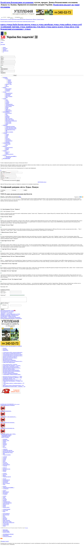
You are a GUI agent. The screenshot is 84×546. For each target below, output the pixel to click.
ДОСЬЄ (4, 92)
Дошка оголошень (9, 131)
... (3, 382)
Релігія (9, 80)
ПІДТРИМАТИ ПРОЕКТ (8, 534)
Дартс (6, 99)
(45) (14, 378)
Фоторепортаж (8, 113)
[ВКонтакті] (80, 197)
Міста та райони (8, 96)
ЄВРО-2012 (7, 109)
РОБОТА (5, 146)
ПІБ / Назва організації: (5, 172)
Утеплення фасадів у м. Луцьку (7, 311)
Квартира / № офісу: (4, 177)
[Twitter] (81, 197)
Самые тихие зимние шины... (9, 362)
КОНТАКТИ (5, 535)
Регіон (6, 78)
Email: (1, 65)
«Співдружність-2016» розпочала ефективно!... (13, 352)
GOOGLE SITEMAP (7, 536)
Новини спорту (8, 110)
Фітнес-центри (8, 106)
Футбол (7, 100)
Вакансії (7, 148)
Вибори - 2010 (6, 440)
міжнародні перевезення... (5, 411)
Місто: (2, 173)
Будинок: (2, 176)
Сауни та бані (8, 121)
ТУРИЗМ (5, 133)
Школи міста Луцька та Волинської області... (12, 385)
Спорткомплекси (9, 104)
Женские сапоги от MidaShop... (9, 360)
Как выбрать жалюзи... (7, 359)
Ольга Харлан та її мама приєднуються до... (12, 353)
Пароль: (2, 57)
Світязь (6, 135)
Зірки (6, 97)
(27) (23, 383)
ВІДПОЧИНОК (6, 111)
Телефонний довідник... (8, 378)
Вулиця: (2, 175)
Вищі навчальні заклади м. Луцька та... (11, 379)
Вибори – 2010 (8, 84)
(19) (5, 384)
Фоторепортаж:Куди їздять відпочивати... (11, 371)
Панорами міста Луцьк (10, 129)
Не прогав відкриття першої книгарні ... (11, 370)
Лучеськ (7, 134)
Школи (6, 152)
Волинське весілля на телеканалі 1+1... (11, 376)
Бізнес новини (8, 88)
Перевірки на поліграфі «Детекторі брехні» (9, 315)
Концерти (7, 116)
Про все (7, 86)
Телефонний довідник (10, 126)
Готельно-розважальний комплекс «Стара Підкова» (11, 318)
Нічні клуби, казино (9, 119)
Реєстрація (2, 44)
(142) (21, 377)
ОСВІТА (5, 150)
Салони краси (8, 123)
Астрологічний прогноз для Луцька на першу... (13, 354)
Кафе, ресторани (8, 118)
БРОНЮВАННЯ (6, 158)
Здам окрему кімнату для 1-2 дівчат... (8, 433)
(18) (24, 386)
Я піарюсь (7, 90)
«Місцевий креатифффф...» (11, 156)
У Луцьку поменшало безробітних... (10, 373)
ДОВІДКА (5, 125)
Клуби (6, 108)
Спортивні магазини (9, 105)
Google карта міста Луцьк (10, 127)
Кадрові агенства (9, 147)
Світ (6, 85)
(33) (5, 382)
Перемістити (5, 50)
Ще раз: (2, 62)
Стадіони (7, 101)
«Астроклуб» (8, 157)
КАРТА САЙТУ (6, 532)
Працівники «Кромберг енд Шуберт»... (11, 377)
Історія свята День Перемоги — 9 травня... (12, 365)
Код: (1, 67)
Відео (6, 145)
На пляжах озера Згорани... (8, 372)
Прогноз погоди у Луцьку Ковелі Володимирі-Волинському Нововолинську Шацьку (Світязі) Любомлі (22, 19)
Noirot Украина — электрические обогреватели (10, 317)
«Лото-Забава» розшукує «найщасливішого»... (12, 383)
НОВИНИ (5, 77)
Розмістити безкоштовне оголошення (16, 2)
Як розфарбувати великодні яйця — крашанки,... (13, 386)
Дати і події (7, 144)
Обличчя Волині (8, 93)
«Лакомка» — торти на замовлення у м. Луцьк (10, 313)
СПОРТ (4, 98)
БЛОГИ (4, 155)
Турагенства (8, 139)
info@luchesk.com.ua (42, 181)
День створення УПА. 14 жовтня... (10, 364)
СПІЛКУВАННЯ (6, 143)
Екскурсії (7, 138)
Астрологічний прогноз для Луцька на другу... (12, 355)
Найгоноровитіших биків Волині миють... (12, 367)
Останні (4, 348)
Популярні (5, 349)
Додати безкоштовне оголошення (7, 405)
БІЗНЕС (4, 87)
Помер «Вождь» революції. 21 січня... (11, 366)
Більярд (7, 107)
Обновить (4, 304)
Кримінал (10, 82)
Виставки (7, 117)
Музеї (6, 137)
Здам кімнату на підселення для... (7, 428)
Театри (6, 115)
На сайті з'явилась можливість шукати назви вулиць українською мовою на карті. (17, 21)
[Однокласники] (82, 197)
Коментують (5, 350)
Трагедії (9, 83)
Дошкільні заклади (9, 154)
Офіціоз (9, 79)
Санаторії (7, 141)
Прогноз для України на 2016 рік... (10, 356)
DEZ (20, 196)
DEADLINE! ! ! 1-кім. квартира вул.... (8, 416)
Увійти (1, 42)
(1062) (20, 376)
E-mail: (2, 179)
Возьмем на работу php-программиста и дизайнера (11, 346)
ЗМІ (6, 130)
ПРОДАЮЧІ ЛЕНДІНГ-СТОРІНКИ (8, 310)
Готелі (6, 136)
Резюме (7, 149)
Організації (7, 95)
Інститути (7, 151)
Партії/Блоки (8, 94)
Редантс (26, 527)
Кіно (6, 114)
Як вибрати (7, 89)
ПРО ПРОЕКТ (6, 531)
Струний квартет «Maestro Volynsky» (8, 316)
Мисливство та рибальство (11, 120)
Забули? (4, 49)
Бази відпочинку (8, 140)
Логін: (1, 56)
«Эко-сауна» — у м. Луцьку (6, 312)
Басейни (7, 103)
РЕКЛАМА (5, 529)
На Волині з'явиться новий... (9, 368)
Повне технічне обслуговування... (7, 422)
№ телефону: (3, 171)
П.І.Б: (1, 64)
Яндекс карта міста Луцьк (10, 128)
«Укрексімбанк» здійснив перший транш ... (12, 374)
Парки (6, 124)
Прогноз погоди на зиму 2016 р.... (10, 357)
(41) (20, 379)
